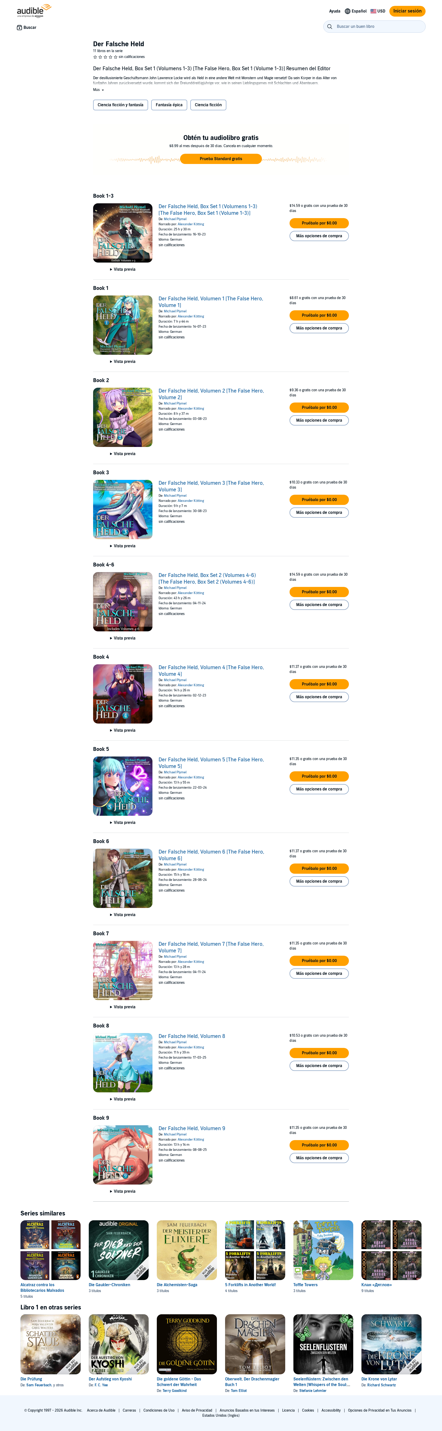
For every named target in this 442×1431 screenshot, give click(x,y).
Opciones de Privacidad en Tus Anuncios (380, 1410)
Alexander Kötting (191, 224)
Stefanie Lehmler (313, 1391)
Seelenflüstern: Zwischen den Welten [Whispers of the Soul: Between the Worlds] (320, 1385)
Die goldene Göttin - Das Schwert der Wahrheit (179, 1382)
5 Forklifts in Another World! (250, 1284)
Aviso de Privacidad (197, 1410)
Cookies (308, 1410)
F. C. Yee (101, 1385)
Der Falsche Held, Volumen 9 (192, 1129)
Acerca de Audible (101, 1410)
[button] (99, 90)
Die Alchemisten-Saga (177, 1284)
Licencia (288, 1410)
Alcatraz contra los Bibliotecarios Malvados (42, 1287)
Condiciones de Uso (158, 1410)
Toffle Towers (305, 1284)
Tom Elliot (239, 1391)
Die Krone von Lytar (379, 1379)
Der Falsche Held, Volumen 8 (192, 1036)
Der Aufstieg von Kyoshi (110, 1379)
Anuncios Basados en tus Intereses (247, 1410)
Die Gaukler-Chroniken (109, 1284)
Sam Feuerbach (38, 1385)
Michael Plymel (175, 219)
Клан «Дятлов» (376, 1284)
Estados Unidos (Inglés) (221, 1415)
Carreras (129, 1410)
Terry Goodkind (175, 1391)
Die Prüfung (31, 1379)
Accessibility (331, 1410)
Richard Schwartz (381, 1385)
